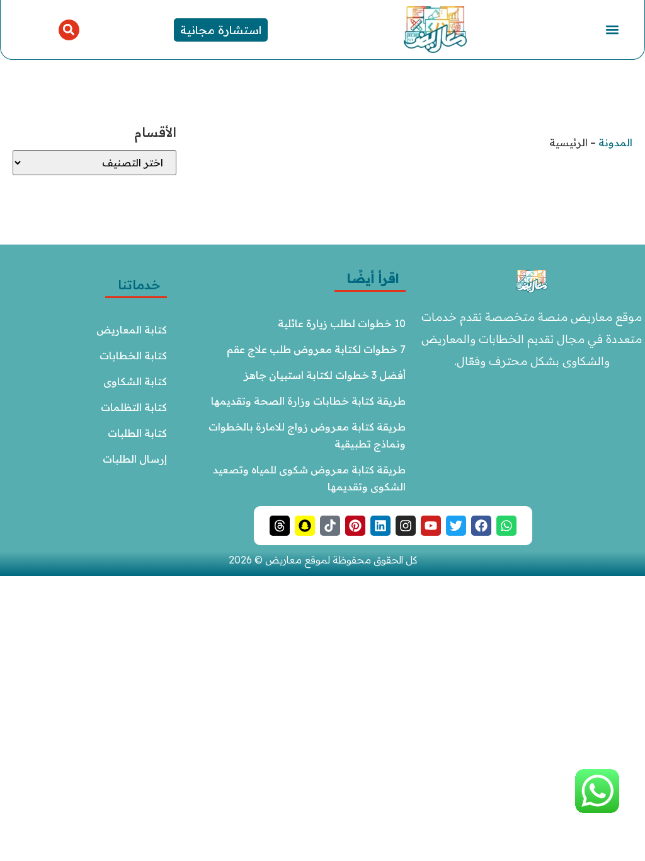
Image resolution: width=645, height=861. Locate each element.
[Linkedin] (380, 526)
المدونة (615, 142)
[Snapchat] (305, 526)
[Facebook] (481, 526)
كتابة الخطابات (133, 355)
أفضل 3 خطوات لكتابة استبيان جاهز (325, 375)
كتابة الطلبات (137, 433)
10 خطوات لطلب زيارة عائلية (342, 323)
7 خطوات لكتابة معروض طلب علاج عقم (316, 349)
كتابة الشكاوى (135, 381)
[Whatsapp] (506, 526)
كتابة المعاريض (131, 329)
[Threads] (280, 526)
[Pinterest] (355, 526)
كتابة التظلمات (134, 407)
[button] (612, 30)
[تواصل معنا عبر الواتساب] (597, 810)
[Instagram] (406, 526)
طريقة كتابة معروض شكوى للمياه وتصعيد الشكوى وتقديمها (308, 478)
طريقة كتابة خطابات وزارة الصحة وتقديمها (308, 401)
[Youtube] (431, 526)
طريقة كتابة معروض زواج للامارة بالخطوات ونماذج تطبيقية (306, 435)
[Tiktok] (330, 526)
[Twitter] (456, 526)
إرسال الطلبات (135, 459)
